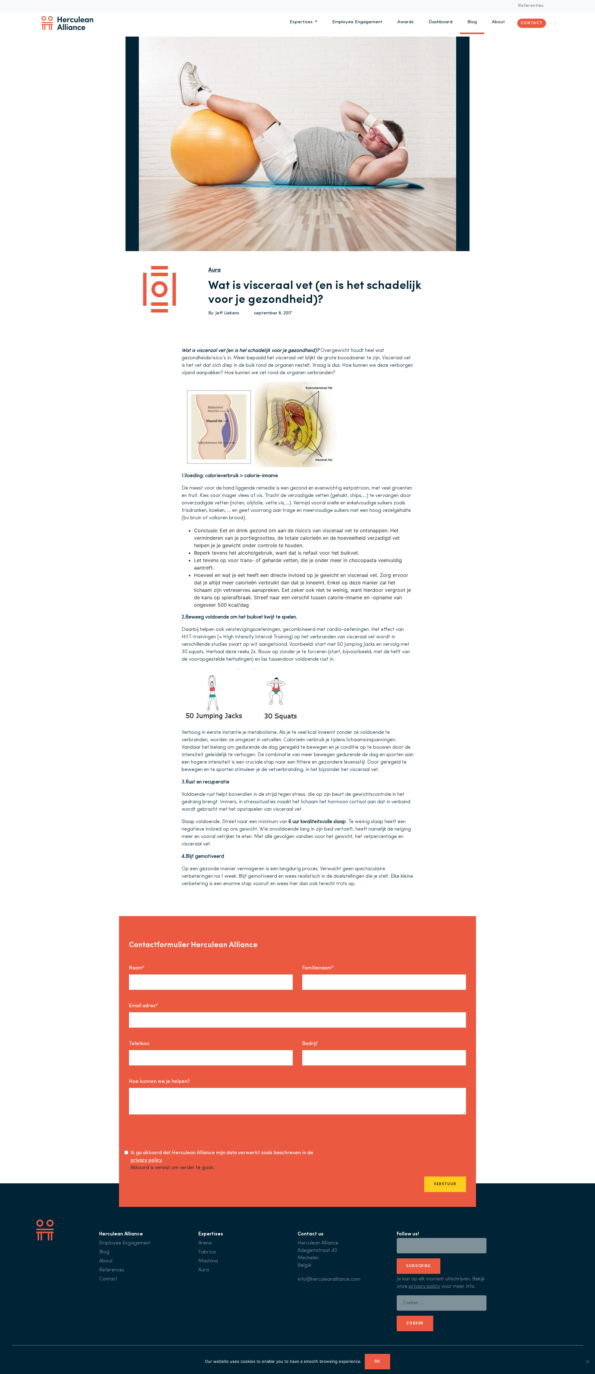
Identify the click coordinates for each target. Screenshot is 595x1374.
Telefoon (139, 1043)
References (111, 1270)
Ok (377, 1361)
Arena (205, 1243)
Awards (405, 22)
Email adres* (143, 1006)
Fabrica (207, 1252)
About (498, 22)
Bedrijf (309, 1043)
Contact (531, 23)
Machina (208, 1261)
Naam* (136, 968)
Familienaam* (317, 968)
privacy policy (145, 1160)
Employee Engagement (357, 22)
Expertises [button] (302, 22)
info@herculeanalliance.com (329, 1279)
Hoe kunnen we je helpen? (159, 1081)
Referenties (531, 5)
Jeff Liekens (227, 313)
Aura (214, 270)
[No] (587, 1361)
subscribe (418, 1266)
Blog (472, 22)
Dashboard (440, 22)
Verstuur (445, 1184)
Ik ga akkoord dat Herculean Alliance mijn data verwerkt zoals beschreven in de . (221, 1156)
